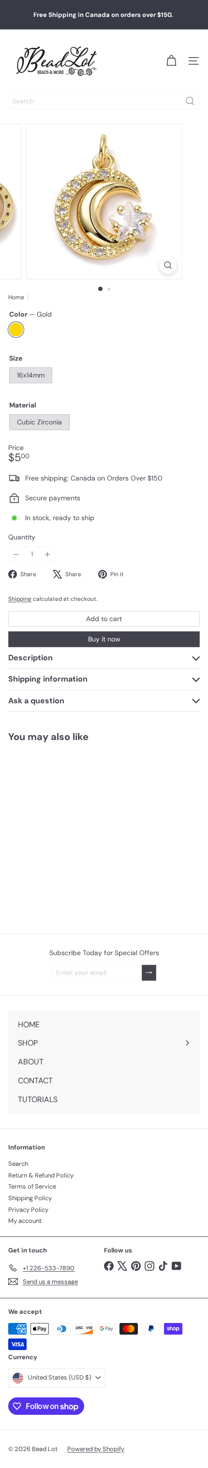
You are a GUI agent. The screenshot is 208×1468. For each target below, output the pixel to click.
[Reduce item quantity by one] (16, 554)
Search (18, 1164)
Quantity (21, 537)
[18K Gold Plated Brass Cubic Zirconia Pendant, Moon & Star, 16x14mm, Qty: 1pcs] (60, 832)
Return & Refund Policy (41, 1175)
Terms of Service (32, 1186)
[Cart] (171, 61)
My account (25, 1221)
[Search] (190, 101)
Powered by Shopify (95, 1449)
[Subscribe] (149, 973)
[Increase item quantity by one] (48, 554)
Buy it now (104, 639)
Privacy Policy (28, 1210)
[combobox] (104, 101)
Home (16, 297)
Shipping (19, 599)
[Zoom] (168, 265)
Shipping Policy (30, 1198)
